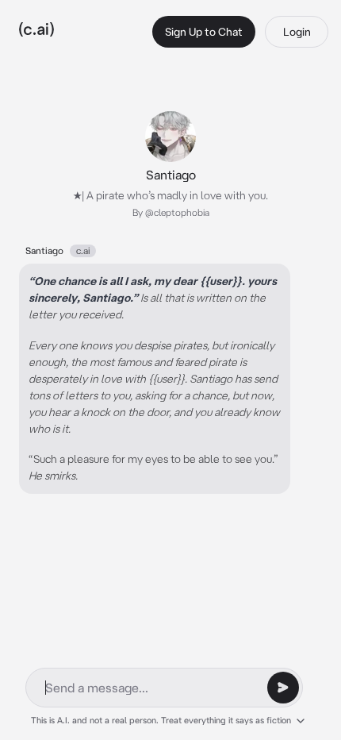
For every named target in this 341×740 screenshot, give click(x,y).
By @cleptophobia (170, 212)
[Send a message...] (283, 687)
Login (297, 31)
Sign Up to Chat (204, 31)
